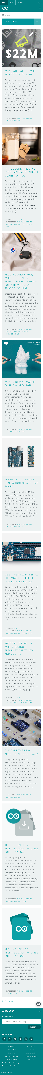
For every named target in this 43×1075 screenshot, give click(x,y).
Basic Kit (18, 698)
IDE (25, 901)
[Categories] (37, 22)
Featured (18, 121)
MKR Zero (18, 629)
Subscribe (34, 1027)
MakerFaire (20, 432)
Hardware (28, 633)
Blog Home (6, 15)
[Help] (38, 1004)
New (8, 227)
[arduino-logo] (5, 8)
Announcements (24, 118)
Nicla (26, 332)
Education (19, 702)
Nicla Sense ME (12, 334)
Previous (9, 1001)
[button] (40, 2)
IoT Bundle (28, 224)
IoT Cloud (18, 219)
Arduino (9, 121)
